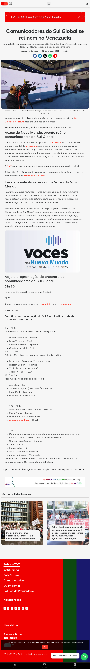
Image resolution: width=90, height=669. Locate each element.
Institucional (12, 570)
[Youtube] (5, 608)
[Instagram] (12, 608)
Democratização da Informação (49, 469)
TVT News (18, 122)
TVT (9, 166)
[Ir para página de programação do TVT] (45, 21)
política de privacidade (73, 642)
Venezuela (31, 146)
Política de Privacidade (19, 591)
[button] (48, 3)
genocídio (46, 304)
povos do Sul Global (34, 176)
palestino (66, 304)
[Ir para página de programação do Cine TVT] (45, 486)
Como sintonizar (14, 580)
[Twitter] (15, 608)
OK (45, 647)
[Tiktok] (23, 608)
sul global (75, 469)
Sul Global (56, 142)
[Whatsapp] (8, 608)
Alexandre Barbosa (19, 420)
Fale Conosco (12, 575)
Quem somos (12, 586)
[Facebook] (19, 608)
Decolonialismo (18, 469)
